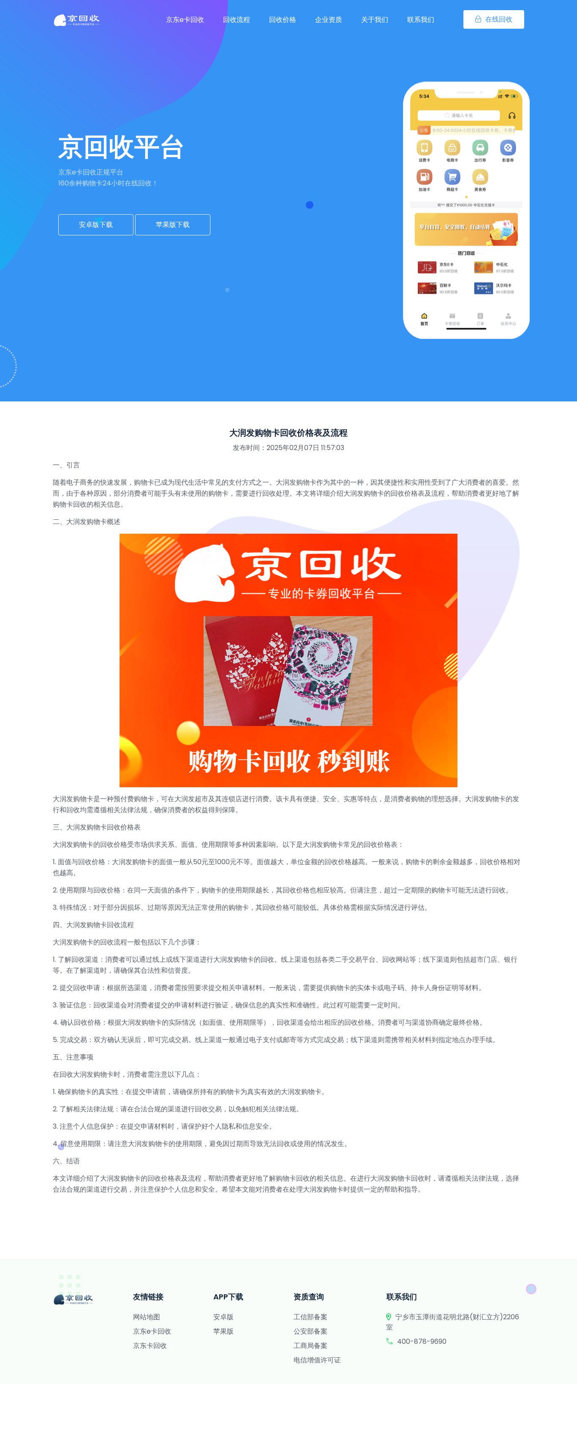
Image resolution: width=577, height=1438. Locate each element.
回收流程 (236, 20)
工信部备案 (310, 1317)
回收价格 (282, 20)
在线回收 (498, 19)
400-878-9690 (421, 1341)
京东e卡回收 (185, 20)
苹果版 (223, 1331)
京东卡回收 (150, 1346)
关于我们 (374, 20)
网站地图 (146, 1317)
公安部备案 (310, 1331)
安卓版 (223, 1317)
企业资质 (328, 20)
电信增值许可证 (317, 1360)
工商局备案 (310, 1346)
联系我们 (420, 20)
